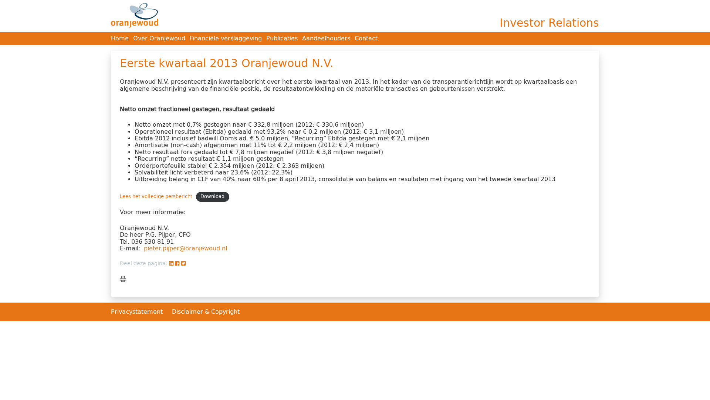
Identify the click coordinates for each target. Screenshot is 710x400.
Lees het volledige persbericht (156, 196)
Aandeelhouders (326, 38)
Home (120, 38)
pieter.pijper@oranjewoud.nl (185, 248)
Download (212, 196)
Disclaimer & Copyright (206, 311)
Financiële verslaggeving (226, 38)
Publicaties (282, 38)
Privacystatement (138, 311)
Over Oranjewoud (159, 38)
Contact (366, 38)
